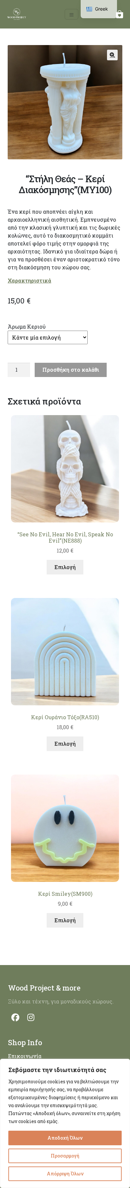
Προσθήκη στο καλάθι (70, 369)
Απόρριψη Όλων (65, 1173)
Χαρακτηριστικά (29, 280)
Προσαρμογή (65, 1156)
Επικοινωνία (24, 1056)
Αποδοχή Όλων (65, 1138)
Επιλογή (65, 567)
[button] (112, 55)
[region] (65, 1123)
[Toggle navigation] (71, 14)
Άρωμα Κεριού (27, 326)
